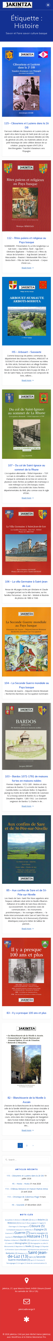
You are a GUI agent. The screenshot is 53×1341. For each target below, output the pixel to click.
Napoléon (20, 1246)
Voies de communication (37, 1263)
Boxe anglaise (33, 1223)
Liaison (10, 1243)
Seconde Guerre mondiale (26, 1258)
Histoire (37, 1236)
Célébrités (29, 1230)
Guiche (9, 1237)
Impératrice (35, 1240)
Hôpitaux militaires (12, 1240)
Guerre (22, 1232)
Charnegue (24, 1226)
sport (33, 1260)
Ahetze (18, 1220)
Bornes (22, 1223)
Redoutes (11, 1253)
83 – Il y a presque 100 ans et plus (26, 1013)
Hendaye (19, 1236)
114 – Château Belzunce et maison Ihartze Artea (26, 1189)
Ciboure (37, 1226)
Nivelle (29, 1246)
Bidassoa (13, 1222)
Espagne (40, 1229)
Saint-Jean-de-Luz (27, 1254)
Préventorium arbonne (38, 1250)
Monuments (9, 1246)
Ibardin (25, 1240)
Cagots (42, 1223)
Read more (26, 267)
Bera (34, 1220)
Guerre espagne (39, 1233)
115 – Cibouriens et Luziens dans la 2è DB (25, 1175)
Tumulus (41, 1260)
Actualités (9, 1220)
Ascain (26, 1219)
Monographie (22, 1243)
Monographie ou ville (39, 1243)
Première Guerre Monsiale (18, 1250)
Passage (38, 1246)
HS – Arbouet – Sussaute (26, 352)
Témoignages (12, 1263)
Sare (32, 1257)
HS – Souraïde (18, 1204)
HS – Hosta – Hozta (20, 1183)
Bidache (43, 1219)
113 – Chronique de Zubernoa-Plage (23, 1197)
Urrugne (22, 1263)
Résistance (22, 1253)
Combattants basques (15, 1230)
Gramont (9, 1233)
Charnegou (13, 1226)
